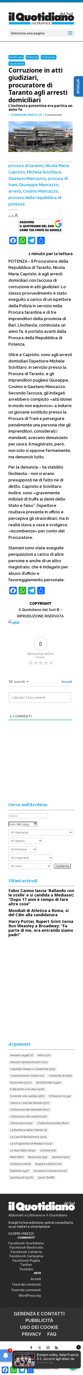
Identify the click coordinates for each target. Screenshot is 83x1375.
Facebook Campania (26, 1256)
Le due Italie (23, 1150)
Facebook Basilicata (26, 1247)
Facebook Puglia (26, 1261)
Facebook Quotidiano (26, 1243)
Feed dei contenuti (26, 1284)
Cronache (49, 57)
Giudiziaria (16, 63)
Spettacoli (21, 1177)
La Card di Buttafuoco (28, 1137)
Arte (44, 1055)
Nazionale (37, 1157)
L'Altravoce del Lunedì (28, 1116)
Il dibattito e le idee (27, 1089)
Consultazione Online (27, 1075)
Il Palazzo (60, 1096)
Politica (20, 1164)
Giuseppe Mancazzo (38, 184)
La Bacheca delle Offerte (28, 1130)
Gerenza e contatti (39, 1313)
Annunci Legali (21, 1055)
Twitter (26, 1265)
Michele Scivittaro (44, 172)
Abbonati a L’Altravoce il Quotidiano (38, 1215)
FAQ (51, 1334)
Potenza (32, 57)
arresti (14, 191)
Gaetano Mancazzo (27, 178)
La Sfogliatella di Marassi (31, 1143)
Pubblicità (39, 1320)
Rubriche (19, 1170)
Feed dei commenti (26, 1290)
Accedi (66, 682)
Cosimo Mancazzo (40, 191)
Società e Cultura (50, 1170)
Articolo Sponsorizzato (29, 1062)
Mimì (17, 1157)
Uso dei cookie (39, 1327)
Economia (21, 1082)
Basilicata (16, 57)
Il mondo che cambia (27, 1096)
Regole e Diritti (48, 1164)
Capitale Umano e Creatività (32, 1069)
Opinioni (61, 1157)
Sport (46, 1177)
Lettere (48, 1150)
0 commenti (53, 115)
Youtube (26, 1269)
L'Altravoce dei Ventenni (30, 1109)
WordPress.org (30, 1295)
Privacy (31, 1334)
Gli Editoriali (48, 1082)
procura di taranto (26, 165)
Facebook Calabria (26, 1252)
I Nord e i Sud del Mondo (29, 1103)
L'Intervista (21, 1123)
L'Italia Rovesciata (52, 1123)
